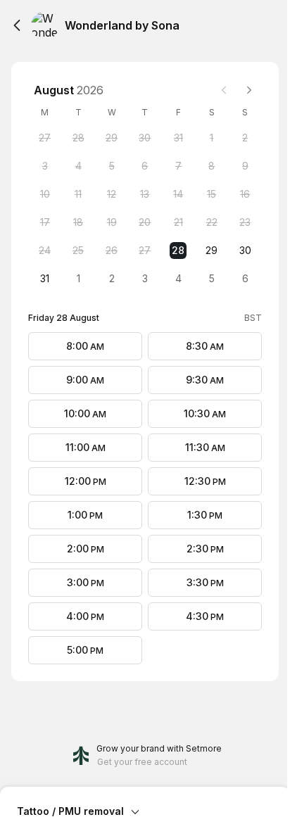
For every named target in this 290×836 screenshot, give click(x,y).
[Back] (17, 25)
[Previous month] (224, 90)
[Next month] (249, 90)
